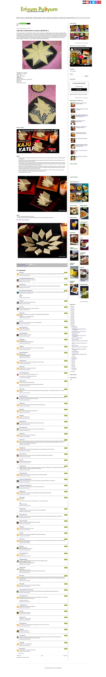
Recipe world (21, 421)
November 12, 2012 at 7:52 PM (24, 424)
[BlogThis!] (30, 264)
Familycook (21, 284)
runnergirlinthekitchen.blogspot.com (25, 278)
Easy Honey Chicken (75, 352)
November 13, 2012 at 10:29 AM (24, 511)
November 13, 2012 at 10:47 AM (24, 517)
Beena (20, 415)
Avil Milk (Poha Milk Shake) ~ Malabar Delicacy (81, 121)
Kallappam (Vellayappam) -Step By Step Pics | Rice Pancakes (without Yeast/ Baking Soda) (81, 145)
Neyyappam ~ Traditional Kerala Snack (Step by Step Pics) (81, 127)
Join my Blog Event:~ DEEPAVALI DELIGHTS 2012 (27, 376)
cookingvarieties (22, 396)
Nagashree (21, 491)
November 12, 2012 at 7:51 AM (24, 317)
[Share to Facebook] (32, 264)
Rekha (20, 546)
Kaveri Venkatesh (22, 595)
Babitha (20, 409)
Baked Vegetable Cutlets (76, 332)
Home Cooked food (22, 553)
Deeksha (21, 339)
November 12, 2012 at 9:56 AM (24, 336)
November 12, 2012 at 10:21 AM (24, 349)
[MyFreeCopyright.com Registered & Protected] (78, 94)
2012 (72, 325)
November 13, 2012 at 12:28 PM (24, 523)
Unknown (21, 389)
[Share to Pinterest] (34, 264)
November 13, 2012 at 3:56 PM (24, 535)
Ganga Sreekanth (22, 333)
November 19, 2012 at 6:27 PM (24, 651)
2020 (72, 315)
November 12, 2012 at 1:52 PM (24, 406)
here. (28, 219)
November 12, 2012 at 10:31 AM (24, 357)
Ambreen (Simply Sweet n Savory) (25, 589)
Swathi (20, 346)
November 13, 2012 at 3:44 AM (24, 469)
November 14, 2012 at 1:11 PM (24, 572)
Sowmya (20, 315)
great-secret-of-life (22, 352)
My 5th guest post (22, 579)
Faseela (20, 642)
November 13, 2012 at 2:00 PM (24, 529)
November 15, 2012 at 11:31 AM (24, 601)
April (73, 365)
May (72, 364)
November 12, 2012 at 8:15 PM (24, 430)
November (74, 327)
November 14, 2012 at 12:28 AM (24, 564)
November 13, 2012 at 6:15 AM (24, 482)
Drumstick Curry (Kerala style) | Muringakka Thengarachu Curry (81, 133)
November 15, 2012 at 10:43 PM (24, 613)
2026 (72, 306)
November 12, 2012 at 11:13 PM (24, 456)
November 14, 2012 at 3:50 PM (24, 580)
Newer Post (19, 655)
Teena (20, 272)
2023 (72, 310)
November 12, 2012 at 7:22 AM (24, 303)
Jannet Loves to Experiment (24, 479)
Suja (20, 321)
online (71, 379)
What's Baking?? (22, 427)
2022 (72, 312)
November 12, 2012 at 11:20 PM (24, 462)
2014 (72, 322)
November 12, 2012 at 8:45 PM (24, 444)
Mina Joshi (21, 648)
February (73, 368)
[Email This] (29, 264)
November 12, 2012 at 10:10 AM (24, 343)
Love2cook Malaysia (23, 372)
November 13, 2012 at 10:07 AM (24, 505)
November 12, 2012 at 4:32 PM (24, 412)
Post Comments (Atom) (25, 657)
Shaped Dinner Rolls (75, 339)
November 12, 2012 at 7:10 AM (24, 287)
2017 (72, 319)
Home (42, 655)
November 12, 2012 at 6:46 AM (24, 281)
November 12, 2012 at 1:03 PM (24, 385)
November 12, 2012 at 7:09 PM (24, 418)
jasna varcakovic (22, 327)
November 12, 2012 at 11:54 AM (24, 369)
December (74, 326)
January (73, 369)
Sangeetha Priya (22, 473)
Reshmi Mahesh (22, 514)
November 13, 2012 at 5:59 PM (24, 542)
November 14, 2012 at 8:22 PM (24, 592)
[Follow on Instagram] (17, 25)
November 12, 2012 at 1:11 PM (24, 392)
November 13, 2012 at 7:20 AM (24, 494)
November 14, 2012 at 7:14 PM (24, 586)
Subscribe (79, 89)
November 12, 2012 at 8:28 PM (24, 436)
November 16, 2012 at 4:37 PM (24, 626)
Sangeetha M (21, 466)
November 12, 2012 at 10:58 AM (24, 363)
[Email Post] (27, 264)
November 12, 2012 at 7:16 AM (24, 297)
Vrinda (20, 629)
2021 (72, 313)
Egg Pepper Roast (75, 345)
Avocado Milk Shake (75, 351)
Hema (20, 611)
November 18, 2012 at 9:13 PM (24, 645)
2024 (72, 309)
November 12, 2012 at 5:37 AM (24, 275)
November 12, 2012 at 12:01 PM (24, 377)
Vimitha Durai (21, 360)
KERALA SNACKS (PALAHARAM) (81, 138)
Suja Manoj (21, 447)
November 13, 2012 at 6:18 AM (24, 488)
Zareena (20, 583)
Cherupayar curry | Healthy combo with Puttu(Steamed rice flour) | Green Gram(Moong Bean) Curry (82, 115)
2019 (72, 316)
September (74, 358)
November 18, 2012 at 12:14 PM (24, 639)
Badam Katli (40, 37)
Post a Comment (21, 653)
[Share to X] (31, 264)
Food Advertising (82, 301)
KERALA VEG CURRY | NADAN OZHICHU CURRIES (81, 103)
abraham (21, 366)
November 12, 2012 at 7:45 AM (24, 309)
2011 (72, 371)
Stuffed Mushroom (75, 334)
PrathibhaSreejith (22, 559)
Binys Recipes (21, 623)
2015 (72, 320)
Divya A (20, 575)
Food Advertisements (78, 97)
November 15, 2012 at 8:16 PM (24, 607)
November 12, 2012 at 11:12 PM (24, 450)
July (72, 361)
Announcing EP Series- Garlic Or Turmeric (79, 331)
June (73, 362)
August (73, 359)
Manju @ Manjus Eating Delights (25, 290)
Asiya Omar (21, 567)
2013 (72, 323)
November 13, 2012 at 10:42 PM (24, 556)
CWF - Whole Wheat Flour (29, 316)
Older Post (65, 655)
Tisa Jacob (21, 635)
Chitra (20, 300)
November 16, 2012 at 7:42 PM (24, 632)
